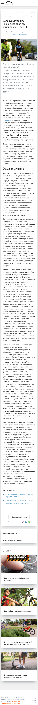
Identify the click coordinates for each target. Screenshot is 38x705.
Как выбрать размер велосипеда (17, 611)
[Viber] (23, 522)
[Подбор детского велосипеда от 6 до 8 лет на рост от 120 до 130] (19, 628)
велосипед (7, 120)
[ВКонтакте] (26, 522)
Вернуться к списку (20, 517)
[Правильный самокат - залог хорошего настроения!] (19, 661)
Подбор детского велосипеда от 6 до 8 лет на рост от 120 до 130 (18, 643)
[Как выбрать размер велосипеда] (19, 597)
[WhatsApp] (29, 522)
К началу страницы (18, 693)
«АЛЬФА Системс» (15, 701)
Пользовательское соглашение (10, 703)
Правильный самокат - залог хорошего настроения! (15, 676)
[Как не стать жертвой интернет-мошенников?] (19, 564)
